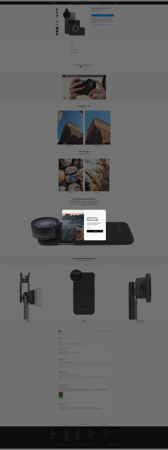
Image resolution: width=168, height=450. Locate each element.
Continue (95, 231)
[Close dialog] (105, 210)
